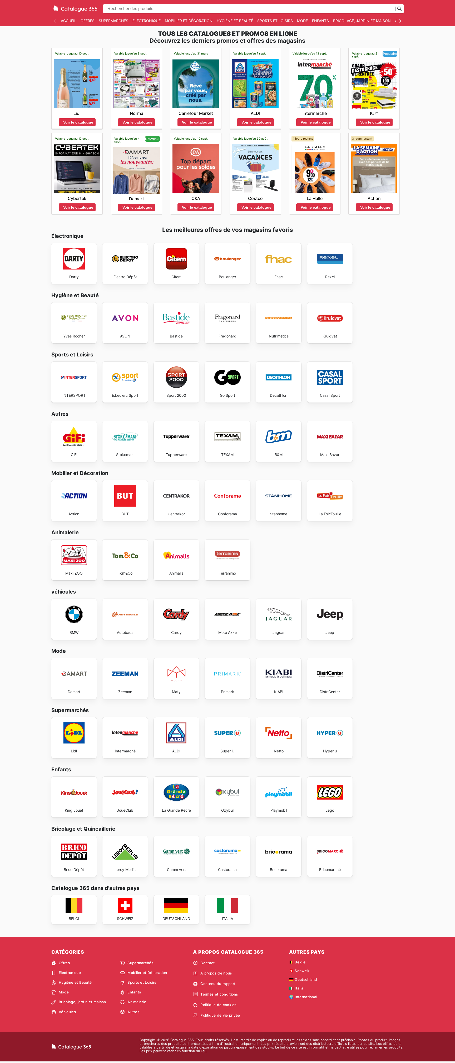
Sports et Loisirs (275, 20)
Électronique (146, 20)
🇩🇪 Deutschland (303, 979)
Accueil (68, 20)
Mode (302, 20)
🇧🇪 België (297, 962)
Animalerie (136, 1002)
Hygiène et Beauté (235, 20)
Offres (88, 20)
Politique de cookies (218, 1005)
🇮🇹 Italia (296, 988)
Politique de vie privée (220, 1015)
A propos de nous (216, 973)
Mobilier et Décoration (188, 20)
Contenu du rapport (217, 984)
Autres (133, 1012)
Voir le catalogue (78, 122)
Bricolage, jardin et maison (362, 20)
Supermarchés (113, 20)
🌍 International (303, 997)
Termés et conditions (219, 994)
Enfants (320, 20)
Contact (207, 963)
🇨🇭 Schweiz (299, 971)
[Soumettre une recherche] (399, 8)
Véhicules (67, 1012)
